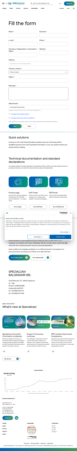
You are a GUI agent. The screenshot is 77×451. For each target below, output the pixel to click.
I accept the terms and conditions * (23, 118)
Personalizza (37, 236)
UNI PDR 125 (54, 431)
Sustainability (30, 423)
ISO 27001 (54, 429)
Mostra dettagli (64, 232)
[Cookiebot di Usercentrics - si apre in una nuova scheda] (60, 213)
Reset (29, 126)
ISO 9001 (53, 425)
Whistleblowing (50, 443)
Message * (12, 86)
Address (12, 60)
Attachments (13, 103)
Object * (12, 77)
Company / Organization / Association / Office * (23, 50)
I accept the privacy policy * (20, 114)
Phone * (42, 40)
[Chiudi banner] (70, 213)
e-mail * (11, 40)
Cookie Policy (43, 443)
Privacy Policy (26, 443)
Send (15, 126)
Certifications (55, 423)
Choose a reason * (15, 69)
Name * (11, 32)
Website (42, 49)
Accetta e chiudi (60, 236)
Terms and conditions (35, 443)
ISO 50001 (54, 427)
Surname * (43, 32)
